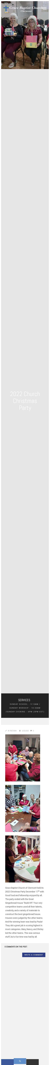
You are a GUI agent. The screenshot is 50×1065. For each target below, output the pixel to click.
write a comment (34, 955)
